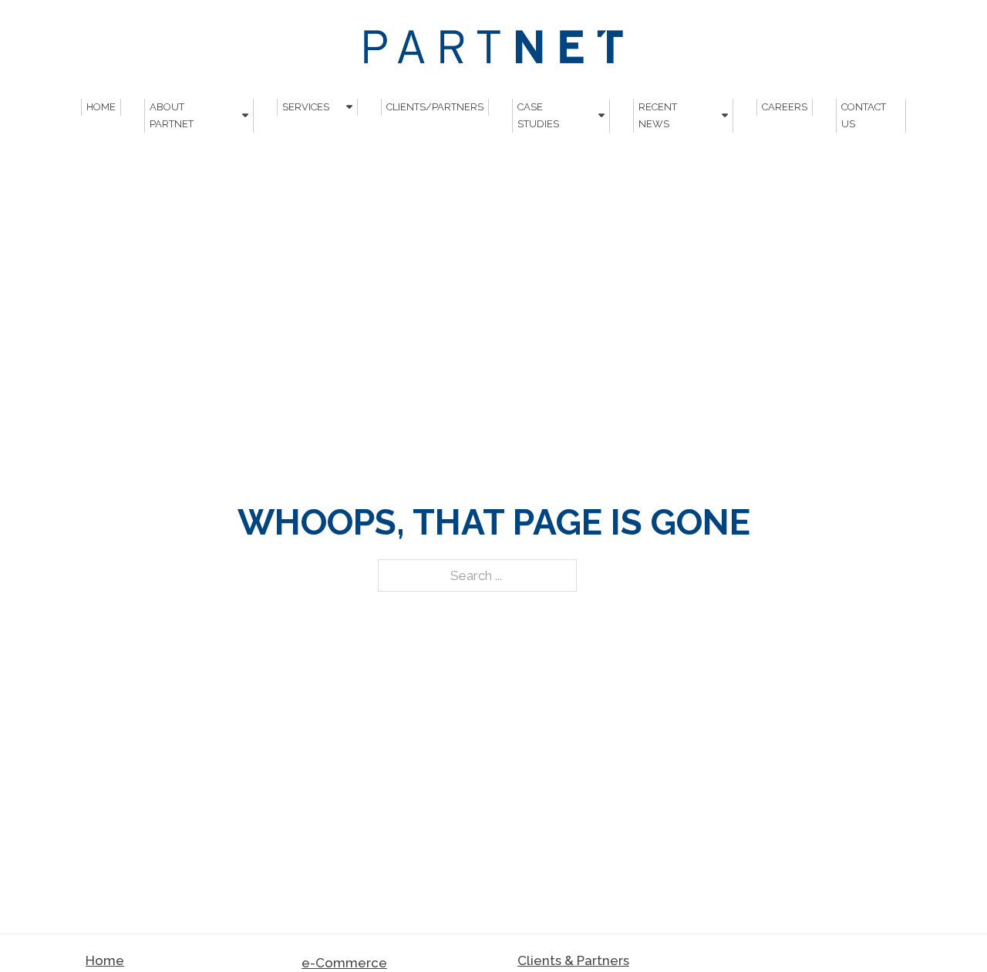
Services (305, 107)
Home (101, 107)
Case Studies (538, 115)
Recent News (657, 115)
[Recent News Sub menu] (725, 115)
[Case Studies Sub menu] (601, 115)
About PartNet (172, 115)
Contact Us (863, 115)
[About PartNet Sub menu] (245, 115)
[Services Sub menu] (349, 107)
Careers (784, 107)
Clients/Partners (434, 107)
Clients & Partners (573, 960)
